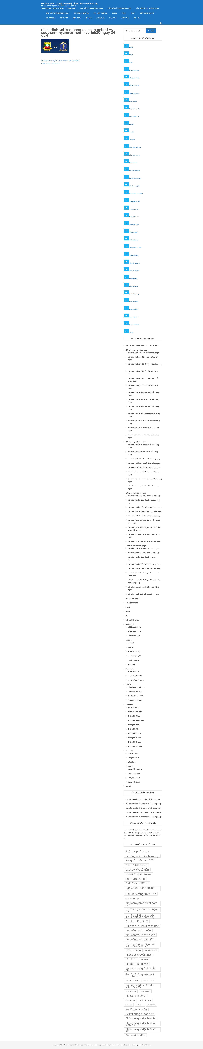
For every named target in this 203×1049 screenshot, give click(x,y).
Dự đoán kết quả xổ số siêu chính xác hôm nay (140, 916)
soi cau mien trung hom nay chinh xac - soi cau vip (83, 1045)
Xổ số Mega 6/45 (134, 656)
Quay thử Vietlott (134, 324)
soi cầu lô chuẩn (145, 991)
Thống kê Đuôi (133, 240)
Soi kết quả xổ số (81, 13)
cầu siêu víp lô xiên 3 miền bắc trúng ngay (144, 463)
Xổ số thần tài (133, 163)
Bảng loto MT (133, 753)
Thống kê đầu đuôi (134, 201)
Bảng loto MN (133, 758)
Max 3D (131, 124)
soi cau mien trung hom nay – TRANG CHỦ (58, 8)
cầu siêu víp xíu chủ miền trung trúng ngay (144, 541)
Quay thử (125, 18)
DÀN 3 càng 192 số (137, 883)
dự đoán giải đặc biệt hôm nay (141, 903)
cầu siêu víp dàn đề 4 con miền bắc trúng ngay (143, 808)
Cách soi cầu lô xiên (137, 869)
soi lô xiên (151, 1005)
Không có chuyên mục (138, 954)
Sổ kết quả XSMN (134, 85)
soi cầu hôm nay (131, 991)
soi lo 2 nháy (139, 1005)
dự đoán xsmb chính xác (140, 935)
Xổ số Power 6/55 (134, 651)
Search (151, 31)
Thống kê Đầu (133, 232)
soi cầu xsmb (129, 1005)
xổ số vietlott (133, 101)
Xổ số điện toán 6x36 (135, 147)
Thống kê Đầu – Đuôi (135, 247)
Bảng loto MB (133, 762)
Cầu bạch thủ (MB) (134, 170)
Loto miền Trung (134, 294)
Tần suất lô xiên (135, 1035)
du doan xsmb (135, 878)
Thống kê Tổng (133, 255)
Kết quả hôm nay (147, 13)
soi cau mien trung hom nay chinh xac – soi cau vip (69, 3)
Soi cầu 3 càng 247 (137, 963)
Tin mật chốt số (100, 13)
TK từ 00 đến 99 (134, 271)
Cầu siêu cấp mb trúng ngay (119, 8)
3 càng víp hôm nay (137, 851)
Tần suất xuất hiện (134, 263)
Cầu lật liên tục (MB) (135, 178)
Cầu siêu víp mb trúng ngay (91, 8)
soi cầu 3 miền (132, 980)
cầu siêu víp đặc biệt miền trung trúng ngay (144, 507)
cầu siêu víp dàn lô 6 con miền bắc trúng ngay (143, 812)
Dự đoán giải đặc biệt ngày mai (142, 909)
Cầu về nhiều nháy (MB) (136, 193)
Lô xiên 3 (131, 959)
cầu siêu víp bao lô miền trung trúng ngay (144, 496)
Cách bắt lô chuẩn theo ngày (136, 865)
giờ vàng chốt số (151, 950)
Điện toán (77, 18)
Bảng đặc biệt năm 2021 (140, 860)
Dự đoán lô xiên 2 (137, 921)
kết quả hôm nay (134, 70)
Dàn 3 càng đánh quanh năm (140, 888)
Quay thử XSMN (133, 309)
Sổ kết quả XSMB (134, 78)
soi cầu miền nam (130, 1000)
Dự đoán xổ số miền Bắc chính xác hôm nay (140, 944)
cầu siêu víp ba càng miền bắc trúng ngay (144, 353)
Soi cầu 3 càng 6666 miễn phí (141, 969)
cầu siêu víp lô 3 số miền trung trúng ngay (144, 516)
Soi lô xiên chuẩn (136, 1009)
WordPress (146, 1045)
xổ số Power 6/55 (134, 116)
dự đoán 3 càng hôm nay (132, 898)
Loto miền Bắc (133, 278)
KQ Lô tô (113, 18)
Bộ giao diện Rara (124, 1045)
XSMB (114, 13)
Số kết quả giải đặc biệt (140, 1014)
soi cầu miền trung (145, 1000)
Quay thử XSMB (133, 301)
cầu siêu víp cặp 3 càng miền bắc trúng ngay (143, 799)
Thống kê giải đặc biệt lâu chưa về (141, 1023)
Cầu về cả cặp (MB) (134, 186)
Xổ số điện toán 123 (134, 155)
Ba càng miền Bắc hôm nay (142, 856)
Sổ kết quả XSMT (134, 93)
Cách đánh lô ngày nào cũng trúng (138, 874)
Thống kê (100, 18)
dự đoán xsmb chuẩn (138, 930)
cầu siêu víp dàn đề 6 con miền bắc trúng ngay (143, 804)
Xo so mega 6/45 (134, 109)
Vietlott (64, 18)
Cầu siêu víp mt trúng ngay (147, 8)
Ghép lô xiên (133, 950)
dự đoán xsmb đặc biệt (139, 939)
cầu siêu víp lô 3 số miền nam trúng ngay (143, 553)
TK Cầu (89, 18)
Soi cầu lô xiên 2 (136, 995)
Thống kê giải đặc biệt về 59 (140, 1029)
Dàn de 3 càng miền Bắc (141, 894)
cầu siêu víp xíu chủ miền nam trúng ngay (144, 594)
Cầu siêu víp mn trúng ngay (57, 13)
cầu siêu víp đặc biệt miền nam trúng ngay (144, 564)
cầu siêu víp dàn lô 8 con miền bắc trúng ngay (143, 817)
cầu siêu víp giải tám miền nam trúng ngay (144, 568)
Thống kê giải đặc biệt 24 (141, 1018)
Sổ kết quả (50, 18)
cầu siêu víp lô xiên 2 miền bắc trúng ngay (144, 459)
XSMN (124, 13)
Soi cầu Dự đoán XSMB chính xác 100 (139, 985)
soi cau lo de (144, 959)
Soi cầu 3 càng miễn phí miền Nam (140, 975)
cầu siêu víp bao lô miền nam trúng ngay (143, 548)
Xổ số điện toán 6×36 (136, 680)
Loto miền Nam (133, 286)
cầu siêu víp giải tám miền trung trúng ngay (145, 511)
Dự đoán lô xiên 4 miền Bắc (142, 925)
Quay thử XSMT (133, 317)
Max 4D (131, 132)
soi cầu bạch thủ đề (148, 980)
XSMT (133, 13)
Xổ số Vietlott (133, 660)
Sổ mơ (136, 18)
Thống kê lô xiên (134, 217)
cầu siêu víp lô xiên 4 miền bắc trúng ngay (144, 467)
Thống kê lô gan (134, 209)
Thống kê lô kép (134, 224)
